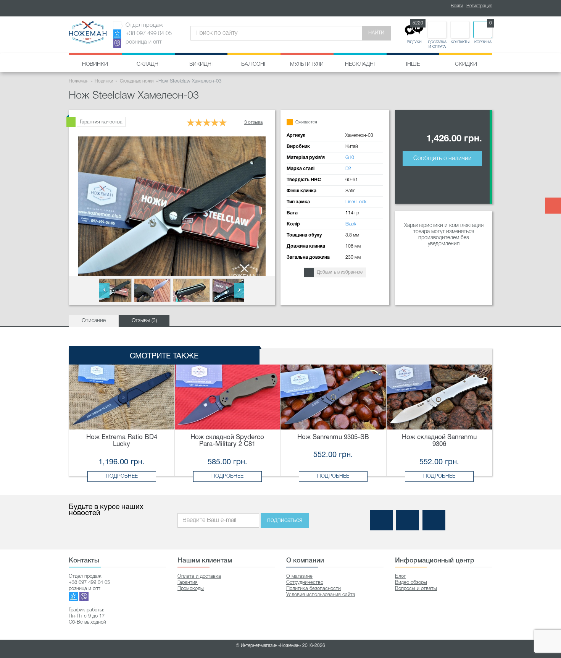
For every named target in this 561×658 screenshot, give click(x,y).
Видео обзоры (411, 582)
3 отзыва (253, 122)
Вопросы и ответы (416, 589)
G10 (349, 158)
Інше (413, 64)
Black (350, 224)
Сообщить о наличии (442, 158)
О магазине (299, 576)
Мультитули (307, 64)
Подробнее (122, 476)
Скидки (466, 64)
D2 (348, 169)
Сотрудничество (304, 582)
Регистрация (479, 6)
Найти (376, 33)
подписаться (284, 520)
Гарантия (187, 582)
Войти (457, 6)
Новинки (95, 64)
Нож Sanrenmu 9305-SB (333, 437)
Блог (400, 576)
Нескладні (360, 64)
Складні (148, 64)
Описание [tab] (94, 320)
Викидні (201, 64)
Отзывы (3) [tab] (144, 320)
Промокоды (190, 589)
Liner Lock (355, 202)
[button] (104, 290)
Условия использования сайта (320, 595)
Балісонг (254, 64)
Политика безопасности (313, 589)
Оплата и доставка (199, 576)
